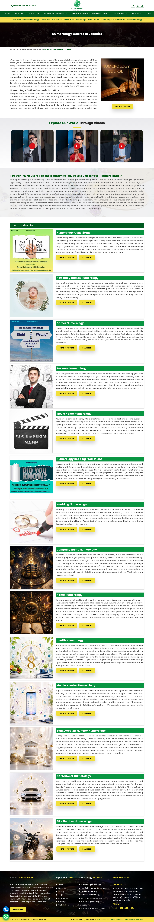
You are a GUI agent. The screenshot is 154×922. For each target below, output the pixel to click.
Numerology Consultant (111, 19)
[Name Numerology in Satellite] (31, 612)
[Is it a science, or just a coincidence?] (32, 146)
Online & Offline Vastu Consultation (89, 14)
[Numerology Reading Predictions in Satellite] (31, 476)
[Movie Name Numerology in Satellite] (31, 431)
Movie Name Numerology (74, 414)
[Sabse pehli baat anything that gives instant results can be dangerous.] (77, 146)
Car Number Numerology (74, 776)
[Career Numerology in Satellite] (31, 341)
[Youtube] (138, 5)
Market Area (63, 905)
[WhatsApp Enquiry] (6, 917)
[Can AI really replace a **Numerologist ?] (122, 146)
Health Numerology (70, 640)
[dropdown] (65, 14)
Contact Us (33, 14)
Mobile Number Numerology (76, 685)
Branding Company (134, 919)
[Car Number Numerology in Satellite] (31, 794)
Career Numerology (70, 323)
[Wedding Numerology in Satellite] (31, 522)
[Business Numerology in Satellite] (31, 386)
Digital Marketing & (118, 919)
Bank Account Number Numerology (81, 731)
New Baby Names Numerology (26, 19)
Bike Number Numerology (74, 821)
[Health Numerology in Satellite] (31, 658)
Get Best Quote (122, 106)
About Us (19, 14)
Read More (87, 257)
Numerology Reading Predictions (79, 459)
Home (7, 14)
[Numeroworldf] (77, 5)
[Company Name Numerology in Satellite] (31, 567)
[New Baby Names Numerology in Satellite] (31, 295)
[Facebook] (133, 5)
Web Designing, (103, 919)
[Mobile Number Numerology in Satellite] (31, 703)
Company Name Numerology (77, 549)
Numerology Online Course (87, 19)
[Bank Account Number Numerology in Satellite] (31, 748)
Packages (136, 14)
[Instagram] (142, 5)
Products (119, 14)
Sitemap (62, 901)
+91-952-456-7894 (125, 908)
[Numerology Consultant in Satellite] (31, 250)
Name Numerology (70, 595)
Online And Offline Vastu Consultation (57, 19)
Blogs (148, 14)
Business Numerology (132, 19)
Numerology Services (54, 14)
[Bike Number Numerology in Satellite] (31, 839)
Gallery (61, 891)
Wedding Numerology (72, 504)
